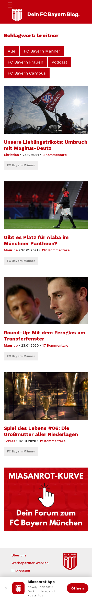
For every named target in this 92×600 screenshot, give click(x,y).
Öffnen (77, 588)
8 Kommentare (54, 155)
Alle (11, 51)
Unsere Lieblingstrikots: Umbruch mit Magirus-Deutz (45, 145)
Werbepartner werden (30, 563)
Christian (11, 155)
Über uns (19, 555)
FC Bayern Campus (27, 73)
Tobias (9, 441)
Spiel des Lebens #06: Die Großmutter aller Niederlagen (41, 431)
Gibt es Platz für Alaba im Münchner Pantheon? (36, 240)
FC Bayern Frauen (25, 62)
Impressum (21, 570)
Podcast (59, 62)
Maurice (11, 250)
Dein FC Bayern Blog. (53, 14)
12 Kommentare (52, 441)
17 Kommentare (55, 345)
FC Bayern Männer (42, 51)
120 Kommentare (56, 250)
